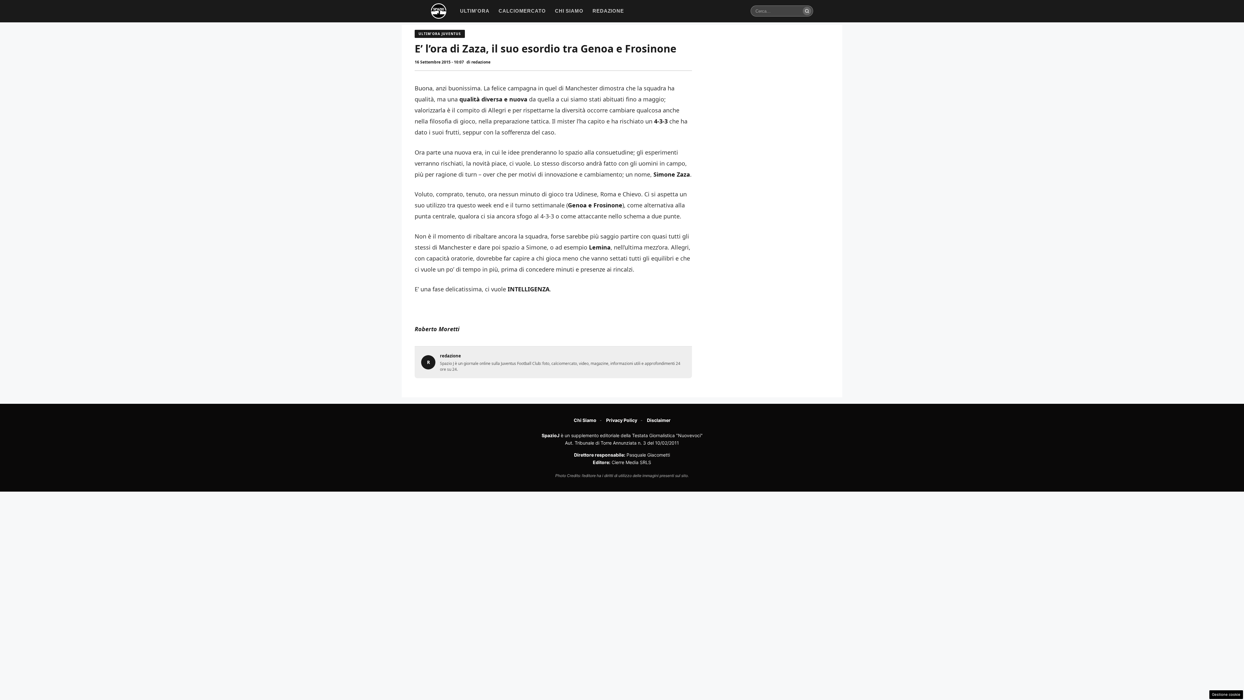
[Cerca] (807, 11)
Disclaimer (659, 420)
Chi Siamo (585, 420)
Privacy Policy (621, 420)
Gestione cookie (1226, 694)
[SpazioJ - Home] (438, 11)
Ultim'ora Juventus (440, 33)
